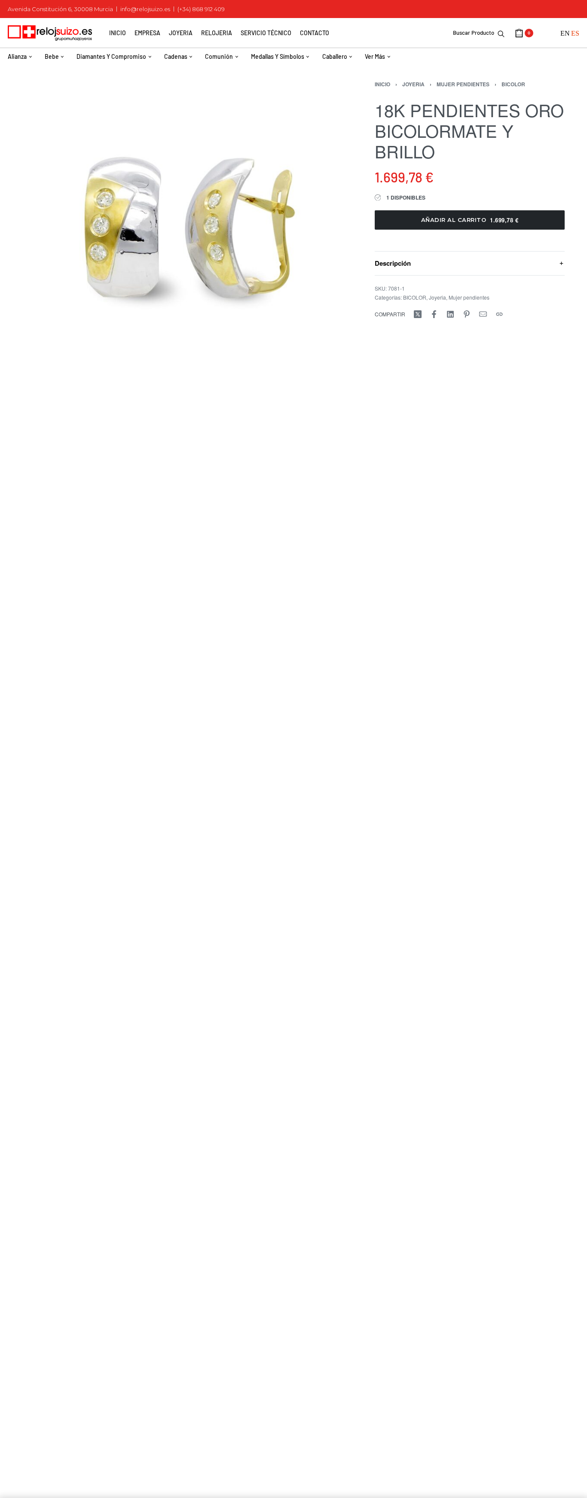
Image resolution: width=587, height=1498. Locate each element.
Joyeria (413, 84)
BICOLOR (513, 84)
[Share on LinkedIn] (450, 314)
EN (565, 33)
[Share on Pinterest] (467, 314)
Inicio (382, 84)
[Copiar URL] (499, 314)
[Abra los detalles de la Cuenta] (547, 33)
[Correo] (483, 314)
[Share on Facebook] (434, 314)
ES (575, 33)
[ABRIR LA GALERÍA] (184, 227)
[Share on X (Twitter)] (418, 314)
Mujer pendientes (463, 84)
